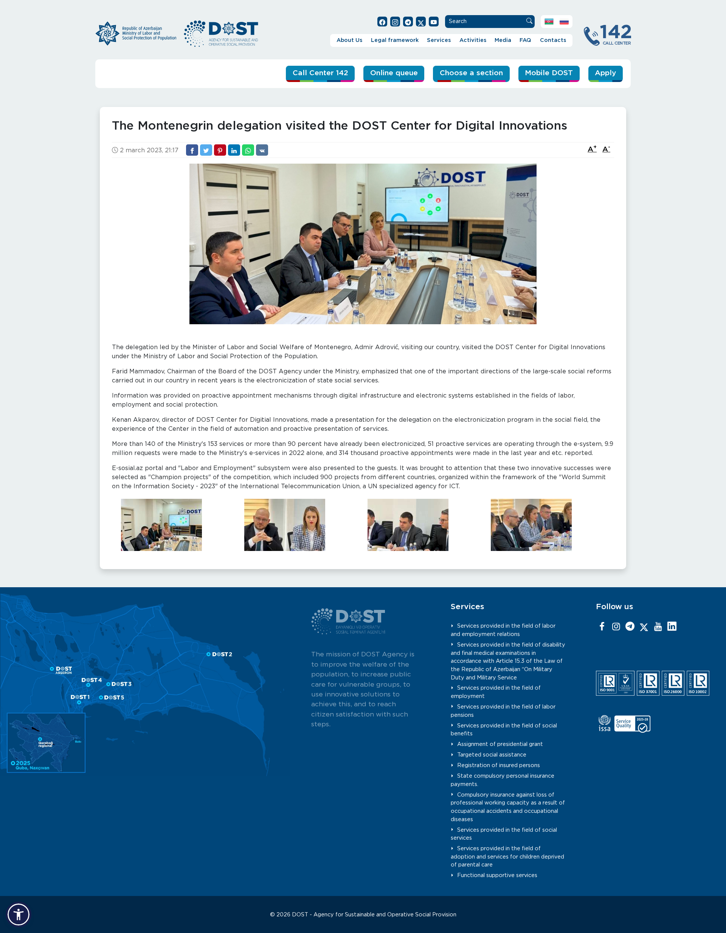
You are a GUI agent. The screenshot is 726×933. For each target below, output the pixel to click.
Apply (605, 73)
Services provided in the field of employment (496, 692)
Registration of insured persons (498, 765)
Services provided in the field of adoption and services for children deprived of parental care (507, 856)
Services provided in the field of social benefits (504, 729)
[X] (644, 627)
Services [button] (439, 40)
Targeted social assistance (491, 754)
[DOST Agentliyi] (672, 627)
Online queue (394, 73)
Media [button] (503, 40)
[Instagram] (616, 627)
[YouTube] (658, 627)
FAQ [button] (525, 40)
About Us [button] (349, 40)
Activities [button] (472, 40)
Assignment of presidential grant (500, 744)
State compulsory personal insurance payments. (502, 780)
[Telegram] (630, 627)
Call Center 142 (320, 73)
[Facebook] (602, 627)
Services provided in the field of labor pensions (503, 711)
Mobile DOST (549, 73)
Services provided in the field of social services (504, 834)
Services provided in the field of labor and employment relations (503, 630)
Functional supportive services (497, 875)
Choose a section (471, 73)
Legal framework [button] (395, 40)
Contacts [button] (553, 40)
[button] (18, 914)
